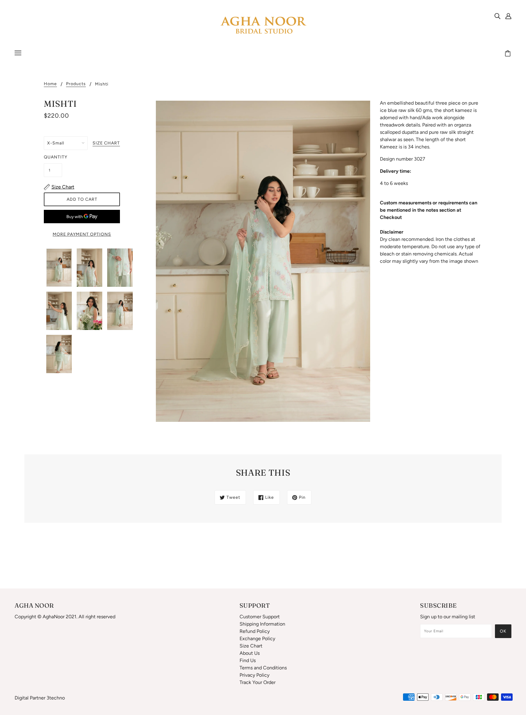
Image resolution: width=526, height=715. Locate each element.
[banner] (263, 25)
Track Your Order (257, 682)
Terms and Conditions (263, 668)
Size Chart (251, 646)
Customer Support (260, 617)
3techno (56, 698)
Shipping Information (262, 624)
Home (50, 84)
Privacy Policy (254, 675)
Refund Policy (255, 631)
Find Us (248, 660)
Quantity (53, 157)
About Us (250, 653)
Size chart (106, 143)
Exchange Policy (257, 638)
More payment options (82, 234)
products (76, 84)
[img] (497, 16)
